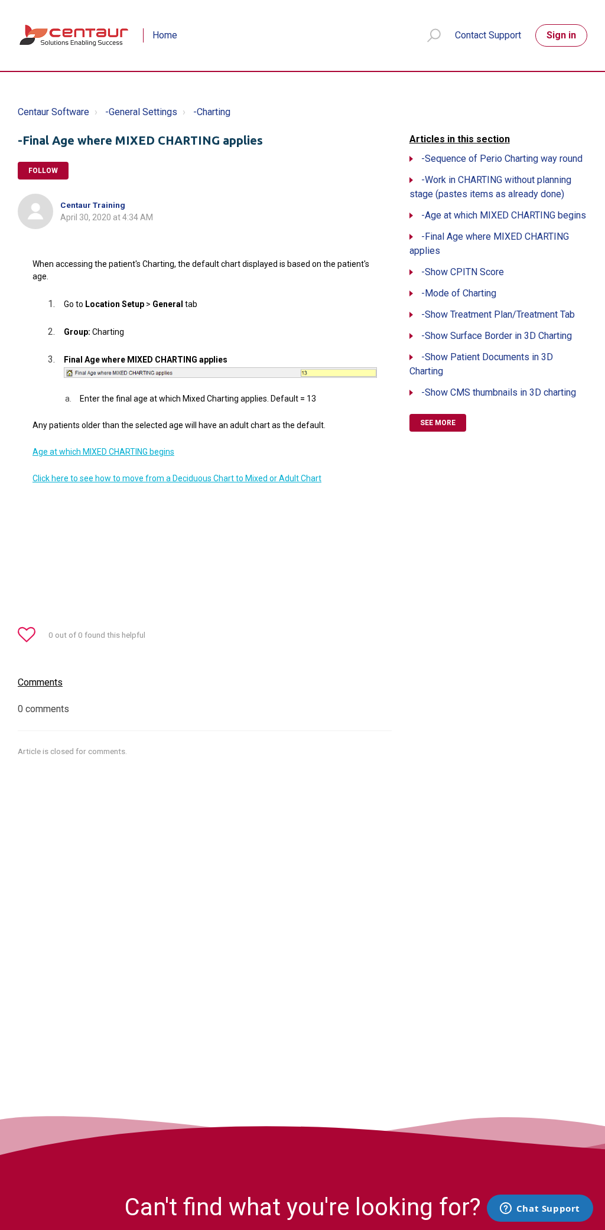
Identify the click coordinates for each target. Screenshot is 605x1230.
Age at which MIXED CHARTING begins (103, 451)
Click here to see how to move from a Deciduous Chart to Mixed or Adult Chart (176, 478)
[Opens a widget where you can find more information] (539, 1209)
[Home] (75, 35)
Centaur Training (92, 205)
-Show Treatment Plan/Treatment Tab (498, 314)
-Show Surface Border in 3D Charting (496, 335)
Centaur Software (53, 112)
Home (164, 35)
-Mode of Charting (458, 293)
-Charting (211, 112)
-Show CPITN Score (462, 272)
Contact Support (488, 35)
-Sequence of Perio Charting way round (502, 158)
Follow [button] (43, 171)
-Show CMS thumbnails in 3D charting (498, 392)
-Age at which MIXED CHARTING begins (503, 215)
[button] (429, 36)
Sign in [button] (561, 35)
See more (438, 423)
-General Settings (141, 112)
